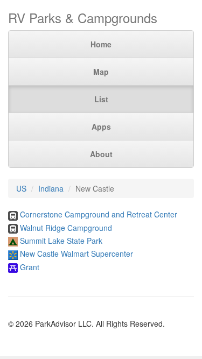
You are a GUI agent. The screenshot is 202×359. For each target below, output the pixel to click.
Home (101, 44)
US (21, 188)
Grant (29, 267)
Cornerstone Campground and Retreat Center (98, 214)
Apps (101, 126)
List (101, 99)
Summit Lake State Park (61, 240)
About (101, 154)
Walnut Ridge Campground (66, 227)
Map (101, 71)
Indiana (51, 188)
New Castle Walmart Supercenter (76, 253)
